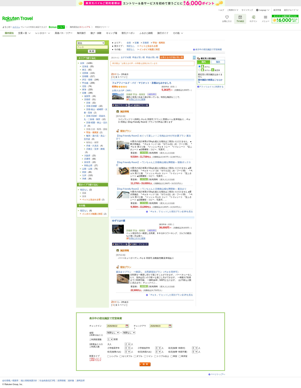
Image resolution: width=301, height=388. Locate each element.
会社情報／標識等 (10, 380)
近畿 (137, 43)
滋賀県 (87, 96)
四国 (84, 172)
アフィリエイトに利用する (211, 87)
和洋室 (184, 356)
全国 (129, 43)
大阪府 (87, 155)
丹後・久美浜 (92, 145)
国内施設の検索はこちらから (210, 81)
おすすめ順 (126, 57)
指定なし (131, 46)
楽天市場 (277, 10)
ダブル (139, 356)
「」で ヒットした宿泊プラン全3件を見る (170, 211)
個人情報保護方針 (29, 380)
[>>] (194, 57)
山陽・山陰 (87, 169)
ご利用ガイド (232, 10)
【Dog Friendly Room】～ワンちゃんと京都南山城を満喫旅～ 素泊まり (151, 189)
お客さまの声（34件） (122, 90)
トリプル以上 (163, 356)
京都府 (146, 43)
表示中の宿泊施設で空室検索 (208, 49)
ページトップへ (218, 374)
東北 (84, 70)
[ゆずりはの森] (151, 231)
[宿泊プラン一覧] (120, 105)
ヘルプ (221, 10)
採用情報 (62, 380)
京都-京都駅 (91, 106)
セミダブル (127, 356)
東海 (84, 89)
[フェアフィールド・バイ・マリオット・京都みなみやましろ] (151, 95)
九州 (84, 175)
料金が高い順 (152, 57)
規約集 (71, 380)
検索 (145, 364)
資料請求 (81, 380)
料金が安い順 (138, 57)
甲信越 (85, 83)
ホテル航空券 (212, 70)
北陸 (84, 86)
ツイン (150, 356)
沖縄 (84, 178)
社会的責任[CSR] (47, 380)
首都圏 (85, 76)
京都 (88, 103)
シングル (114, 356)
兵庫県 (87, 159)
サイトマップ (247, 10)
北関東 (85, 73)
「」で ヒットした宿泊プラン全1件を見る (170, 295)
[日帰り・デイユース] (138, 244)
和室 (175, 356)
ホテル (207, 67)
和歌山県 (88, 165)
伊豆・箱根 (87, 79)
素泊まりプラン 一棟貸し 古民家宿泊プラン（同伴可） (148, 272)
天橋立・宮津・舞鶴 (95, 149)
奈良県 (87, 162)
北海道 (85, 66)
